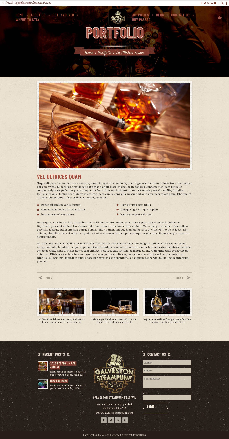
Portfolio (105, 53)
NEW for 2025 (58, 380)
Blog (160, 14)
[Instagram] (208, 3)
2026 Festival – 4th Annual (63, 365)
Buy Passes (141, 19)
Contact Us (180, 14)
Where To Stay (27, 19)
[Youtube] (215, 3)
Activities (140, 14)
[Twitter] (205, 3)
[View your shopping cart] (220, 18)
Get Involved (63, 14)
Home (20, 14)
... (85, 374)
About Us (38, 14)
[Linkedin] (211, 3)
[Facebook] (201, 3)
